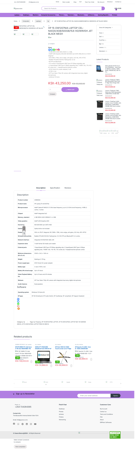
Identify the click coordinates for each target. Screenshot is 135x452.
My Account (101, 2)
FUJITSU (102, 40)
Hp (77, 344)
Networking (62, 419)
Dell (101, 36)
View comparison (20, 446)
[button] (44, 27)
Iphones (61, 414)
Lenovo (102, 47)
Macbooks (81, 15)
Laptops (16, 15)
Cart (80, 1)
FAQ (101, 417)
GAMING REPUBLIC (20, 344)
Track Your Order (89, 2)
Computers (26, 21)
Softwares (91, 15)
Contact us (118, 1)
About (102, 419)
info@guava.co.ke (34, 2)
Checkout (109, 1)
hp (48, 21)
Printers (114, 15)
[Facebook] (49, 50)
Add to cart (70, 89)
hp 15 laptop (37, 322)
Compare (52, 43)
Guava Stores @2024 (21, 433)
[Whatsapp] (54, 50)
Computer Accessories (48, 15)
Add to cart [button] (31, 361)
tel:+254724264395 (19, 2)
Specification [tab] (55, 188)
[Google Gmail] (56, 50)
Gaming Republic (103, 15)
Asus (101, 33)
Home (57, 1)
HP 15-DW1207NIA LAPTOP (50, 322)
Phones (61, 15)
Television (71, 15)
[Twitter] (52, 50)
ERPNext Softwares (106, 422)
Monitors (35, 15)
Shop (75, 2)
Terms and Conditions (106, 414)
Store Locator (66, 2)
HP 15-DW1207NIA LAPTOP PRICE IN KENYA (35, 324)
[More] (18, 308)
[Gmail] (18, 306)
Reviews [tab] (68, 188)
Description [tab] (40, 188)
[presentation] (120, 383)
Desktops (26, 15)
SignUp (115, 395)
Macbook (103, 51)
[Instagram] (58, 50)
